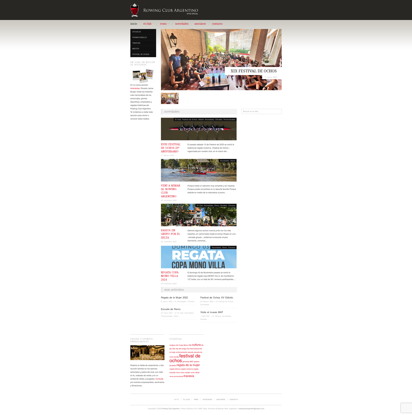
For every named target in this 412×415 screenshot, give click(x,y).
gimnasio (186, 361)
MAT (191, 361)
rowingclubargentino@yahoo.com (251, 408)
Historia (218, 316)
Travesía (136, 43)
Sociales (223, 205)
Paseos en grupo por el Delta (170, 234)
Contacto (217, 24)
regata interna (174, 369)
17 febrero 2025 (167, 155)
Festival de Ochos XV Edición (216, 297)
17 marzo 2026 (270, 77)
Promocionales (139, 37)
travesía (189, 376)
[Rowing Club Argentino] (164, 9)
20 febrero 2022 (206, 301)
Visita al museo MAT (211, 312)
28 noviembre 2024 (169, 200)
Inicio (133, 24)
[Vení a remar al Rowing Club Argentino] (199, 171)
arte (176, 345)
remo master (185, 372)
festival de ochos (184, 357)
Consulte (159, 378)
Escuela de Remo (170, 309)
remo (178, 372)
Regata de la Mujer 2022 (174, 297)
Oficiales (136, 32)
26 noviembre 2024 (169, 241)
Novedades (181, 24)
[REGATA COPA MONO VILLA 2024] (199, 258)
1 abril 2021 (205, 316)
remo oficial (195, 372)
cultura (196, 345)
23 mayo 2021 (167, 312)
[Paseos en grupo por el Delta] (199, 216)
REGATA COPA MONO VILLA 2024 (169, 276)
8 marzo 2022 (166, 301)
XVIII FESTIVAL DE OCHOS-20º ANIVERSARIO (170, 148)
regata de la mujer (188, 365)
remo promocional (176, 376)
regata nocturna (187, 369)
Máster (135, 49)
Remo (163, 24)
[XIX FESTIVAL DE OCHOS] (221, 59)
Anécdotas (135, 88)
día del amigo (181, 348)
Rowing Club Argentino (171, 408)
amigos (172, 345)
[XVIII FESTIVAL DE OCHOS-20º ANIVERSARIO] (199, 129)
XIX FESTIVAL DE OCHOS (254, 71)
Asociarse (200, 24)
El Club (147, 24)
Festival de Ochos (140, 54)
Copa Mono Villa (185, 345)
